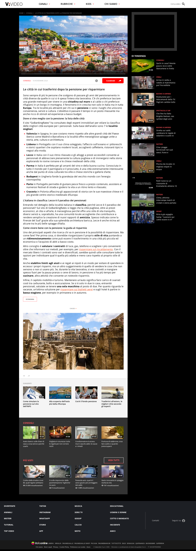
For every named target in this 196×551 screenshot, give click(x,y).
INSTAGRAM (45, 512)
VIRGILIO (58, 543)
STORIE (42, 524)
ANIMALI (8, 512)
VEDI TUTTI (113, 460)
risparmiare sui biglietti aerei (76, 289)
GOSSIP (78, 518)
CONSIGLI (29, 13)
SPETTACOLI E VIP (163, 111)
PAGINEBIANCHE (104, 543)
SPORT (159, 211)
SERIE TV (79, 512)
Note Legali (48, 547)
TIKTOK (42, 506)
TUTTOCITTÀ (116, 543)
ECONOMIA (30, 299)
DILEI (124, 543)
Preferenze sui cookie (77, 547)
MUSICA (78, 506)
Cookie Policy (64, 547)
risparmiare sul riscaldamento (96, 249)
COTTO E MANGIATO (119, 518)
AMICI (113, 531)
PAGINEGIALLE (67, 543)
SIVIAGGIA (130, 543)
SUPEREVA (160, 543)
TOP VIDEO (9, 531)
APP (41, 531)
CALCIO (78, 524)
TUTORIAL (8, 524)
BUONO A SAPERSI (163, 94)
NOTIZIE (159, 144)
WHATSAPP (44, 518)
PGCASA (94, 543)
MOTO (77, 531)
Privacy (55, 547)
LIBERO (51, 543)
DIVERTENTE (9, 506)
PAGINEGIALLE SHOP (82, 543)
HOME (21, 13)
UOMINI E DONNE (118, 512)
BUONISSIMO (150, 543)
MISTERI (7, 518)
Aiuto (88, 547)
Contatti (155, 520)
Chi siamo (39, 547)
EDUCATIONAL (116, 506)
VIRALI (158, 77)
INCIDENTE (115, 524)
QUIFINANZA (140, 543)
